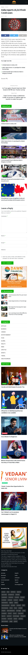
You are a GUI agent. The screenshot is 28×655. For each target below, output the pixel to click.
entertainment (5, 605)
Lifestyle (3, 349)
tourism (10, 618)
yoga (11, 621)
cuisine (22, 597)
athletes (13, 591)
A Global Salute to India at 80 (9, 65)
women (20, 618)
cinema (17, 597)
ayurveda (4, 594)
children (11, 597)
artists (3, 591)
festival (18, 605)
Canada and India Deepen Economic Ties (12, 387)
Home (2, 7)
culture (16, 600)
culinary (4, 600)
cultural (10, 600)
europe (13, 605)
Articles (3, 326)
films (11, 608)
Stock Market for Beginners (9, 437)
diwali (16, 602)
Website (3, 249)
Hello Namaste (8, 652)
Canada (3, 332)
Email (3, 242)
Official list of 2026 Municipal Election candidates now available (17, 635)
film (23, 605)
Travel (3, 355)
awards (19, 591)
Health (3, 344)
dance (21, 600)
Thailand (23, 616)
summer (9, 616)
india (24, 610)
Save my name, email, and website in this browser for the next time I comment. (14, 257)
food (15, 608)
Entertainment (6, 335)
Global (6, 7)
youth (15, 621)
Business (3, 329)
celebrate (4, 597)
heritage (18, 610)
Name (3, 235)
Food (2, 338)
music (14, 613)
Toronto (4, 618)
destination (4, 602)
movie (9, 613)
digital (11, 602)
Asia (8, 591)
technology (16, 616)
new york (20, 613)
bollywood (11, 594)
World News (5, 621)
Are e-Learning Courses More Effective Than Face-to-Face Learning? (18, 313)
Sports (3, 352)
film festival (5, 608)
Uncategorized (5, 358)
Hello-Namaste (10, 610)
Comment (4, 216)
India (2, 346)
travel (15, 618)
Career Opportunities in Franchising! (17, 301)
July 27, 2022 (4, 16)
